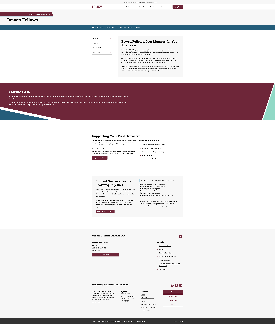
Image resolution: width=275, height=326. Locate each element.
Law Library (162, 269)
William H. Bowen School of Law (107, 28)
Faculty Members (164, 260)
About (168, 7)
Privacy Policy (178, 321)
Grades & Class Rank (165, 253)
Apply (173, 292)
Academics (120, 7)
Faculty (139, 7)
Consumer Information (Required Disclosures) (169, 265)
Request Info (173, 300)
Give (172, 305)
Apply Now (177, 7)
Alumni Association (147, 298)
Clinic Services (154, 7)
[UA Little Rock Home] (93, 27)
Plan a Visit (173, 296)
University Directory (152, 2)
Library (163, 7)
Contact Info (105, 255)
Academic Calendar (165, 246)
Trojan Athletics (146, 310)
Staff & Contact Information (167, 256)
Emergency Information (148, 307)
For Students (97, 47)
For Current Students (129, 2)
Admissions (111, 7)
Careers (145, 7)
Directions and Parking (148, 304)
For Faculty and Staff (140, 2)
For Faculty (96, 52)
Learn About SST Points (105, 211)
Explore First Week (100, 158)
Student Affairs (130, 7)
